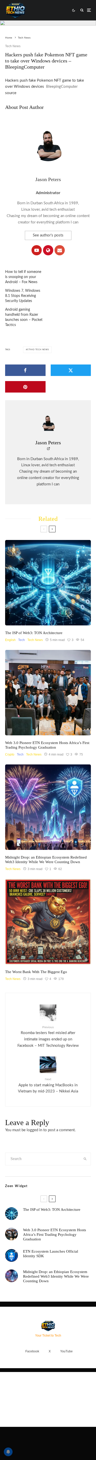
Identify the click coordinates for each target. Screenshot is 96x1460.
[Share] (25, 370)
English (10, 640)
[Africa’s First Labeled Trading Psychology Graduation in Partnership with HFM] (48, 692)
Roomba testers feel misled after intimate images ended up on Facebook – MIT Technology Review (48, 1037)
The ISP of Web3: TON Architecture (33, 633)
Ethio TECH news (38, 350)
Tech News (12, 46)
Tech (21, 640)
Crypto (9, 754)
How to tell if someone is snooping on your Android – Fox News (23, 277)
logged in (34, 1130)
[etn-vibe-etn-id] (48, 807)
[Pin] (25, 387)
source (10, 93)
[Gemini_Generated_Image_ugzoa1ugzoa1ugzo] (48, 921)
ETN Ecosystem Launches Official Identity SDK (50, 1253)
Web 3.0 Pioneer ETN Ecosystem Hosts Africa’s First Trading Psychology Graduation (47, 745)
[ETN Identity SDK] (11, 1255)
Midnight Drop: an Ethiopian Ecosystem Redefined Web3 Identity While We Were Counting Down (46, 859)
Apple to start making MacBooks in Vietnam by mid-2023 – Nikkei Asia (48, 1085)
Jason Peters (48, 179)
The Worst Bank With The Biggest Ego (36, 972)
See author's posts (48, 235)
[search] (85, 1159)
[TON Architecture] (48, 582)
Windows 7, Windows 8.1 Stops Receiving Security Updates (22, 296)
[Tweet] (71, 370)
